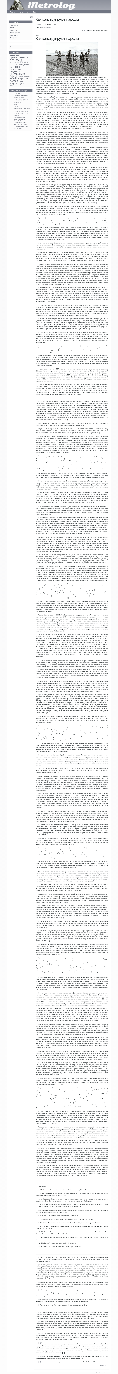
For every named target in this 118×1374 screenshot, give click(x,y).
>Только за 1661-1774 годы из (21, 114)
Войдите (85, 30)
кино (17, 66)
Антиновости (14, 35)
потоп (12, 67)
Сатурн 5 (17, 93)
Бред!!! (16, 106)
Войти (12, 47)
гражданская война (18, 74)
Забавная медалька (20, 124)
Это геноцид (18, 128)
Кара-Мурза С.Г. (103, 1365)
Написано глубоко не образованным (21, 96)
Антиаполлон (14, 25)
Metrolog (51, 5)
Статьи (21, 12)
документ (24, 64)
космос (24, 62)
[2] (96, 203)
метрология (23, 78)
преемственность (19, 57)
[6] (60, 687)
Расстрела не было (20, 123)
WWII (13, 78)
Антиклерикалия (15, 33)
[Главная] (18, 5)
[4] (68, 452)
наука (41, 27)
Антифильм (13, 38)
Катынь (21, 81)
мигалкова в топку (20, 119)
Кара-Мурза (47, 27)
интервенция (24, 76)
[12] (71, 1144)
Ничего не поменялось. (21, 112)
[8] (100, 728)
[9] (41, 763)
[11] (94, 881)
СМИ (12, 64)
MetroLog (38, 24)
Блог (34, 12)
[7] (99, 691)
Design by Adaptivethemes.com (102, 1372)
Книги (28, 12)
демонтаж (15, 69)
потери (14, 80)
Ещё (11, 85)
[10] (42, 808)
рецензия (15, 71)
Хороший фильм (19, 117)
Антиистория (14, 30)
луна (21, 83)
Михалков (14, 62)
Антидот (12, 28)
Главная (12, 12)
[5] (65, 678)
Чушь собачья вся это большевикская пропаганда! (21, 101)
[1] (48, 109)
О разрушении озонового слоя (22, 109)
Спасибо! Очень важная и (22, 121)
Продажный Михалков (21, 126)
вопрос (16, 104)
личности (16, 59)
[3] (54, 381)
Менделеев (14, 55)
